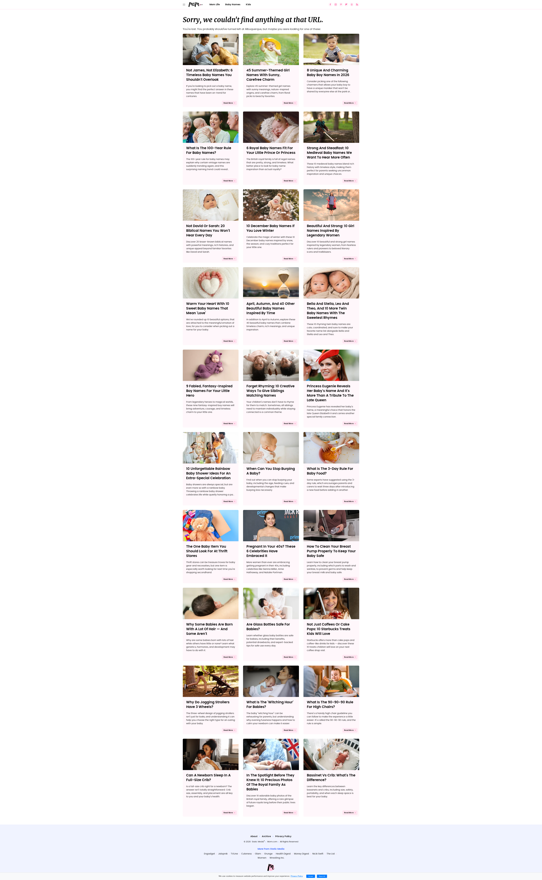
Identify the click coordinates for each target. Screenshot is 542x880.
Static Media (258, 842)
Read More (228, 103)
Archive (266, 836)
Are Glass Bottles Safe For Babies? (268, 627)
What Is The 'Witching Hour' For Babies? (269, 705)
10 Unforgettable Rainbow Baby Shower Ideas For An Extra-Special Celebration (208, 473)
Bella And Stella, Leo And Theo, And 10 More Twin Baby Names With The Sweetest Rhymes (328, 311)
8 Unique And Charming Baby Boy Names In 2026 (328, 73)
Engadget (209, 854)
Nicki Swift (317, 854)
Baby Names (232, 4)
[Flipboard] (346, 4)
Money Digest (301, 854)
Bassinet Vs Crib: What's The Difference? (331, 778)
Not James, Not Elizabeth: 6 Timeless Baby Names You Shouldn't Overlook (209, 75)
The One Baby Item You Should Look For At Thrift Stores (206, 551)
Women (262, 858)
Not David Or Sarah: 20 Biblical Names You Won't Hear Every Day (208, 230)
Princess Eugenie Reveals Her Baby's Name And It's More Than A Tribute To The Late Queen (330, 393)
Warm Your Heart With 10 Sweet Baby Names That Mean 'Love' (207, 308)
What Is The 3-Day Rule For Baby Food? (330, 471)
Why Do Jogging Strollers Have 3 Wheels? (208, 705)
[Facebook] (330, 4)
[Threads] (352, 4)
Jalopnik (223, 854)
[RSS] (357, 4)
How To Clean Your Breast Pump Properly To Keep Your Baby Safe (331, 551)
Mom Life (214, 4)
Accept (310, 876)
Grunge (268, 854)
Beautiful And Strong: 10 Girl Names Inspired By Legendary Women (330, 230)
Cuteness (246, 854)
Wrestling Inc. (277, 858)
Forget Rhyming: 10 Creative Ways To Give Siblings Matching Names (270, 391)
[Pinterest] (341, 4)
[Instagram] (336, 4)
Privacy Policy (283, 836)
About (253, 836)
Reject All (322, 876)
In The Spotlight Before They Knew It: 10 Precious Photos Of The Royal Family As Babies (270, 782)
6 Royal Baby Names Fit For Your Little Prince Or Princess (270, 151)
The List (331, 854)
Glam (258, 854)
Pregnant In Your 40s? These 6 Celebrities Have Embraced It (270, 551)
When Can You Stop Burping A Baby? (270, 471)
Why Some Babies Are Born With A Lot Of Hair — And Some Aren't (209, 629)
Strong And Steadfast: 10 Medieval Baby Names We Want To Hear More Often (329, 153)
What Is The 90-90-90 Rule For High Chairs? (330, 705)
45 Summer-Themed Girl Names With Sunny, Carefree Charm (268, 75)
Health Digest (283, 854)
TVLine (234, 854)
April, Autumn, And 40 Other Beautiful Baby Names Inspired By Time (270, 308)
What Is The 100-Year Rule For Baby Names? (208, 151)
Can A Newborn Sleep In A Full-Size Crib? (208, 778)
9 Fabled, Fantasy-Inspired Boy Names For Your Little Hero (209, 391)
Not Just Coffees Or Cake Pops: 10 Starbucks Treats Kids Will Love (328, 629)
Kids (248, 4)
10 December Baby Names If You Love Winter (270, 228)
